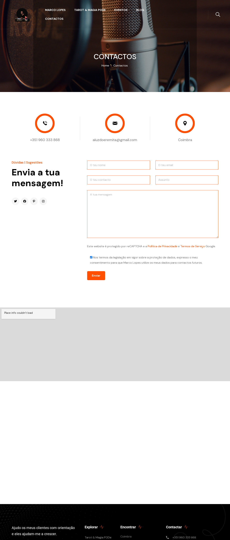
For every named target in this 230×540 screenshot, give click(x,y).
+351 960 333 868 (45, 139)
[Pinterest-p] (34, 201)
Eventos (121, 10)
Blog (140, 10)
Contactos (54, 19)
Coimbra (185, 139)
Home (105, 65)
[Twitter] (15, 201)
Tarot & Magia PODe (90, 10)
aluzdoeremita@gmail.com (115, 139)
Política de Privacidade (162, 246)
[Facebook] (25, 201)
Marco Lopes (55, 10)
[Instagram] (43, 201)
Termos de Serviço (192, 246)
